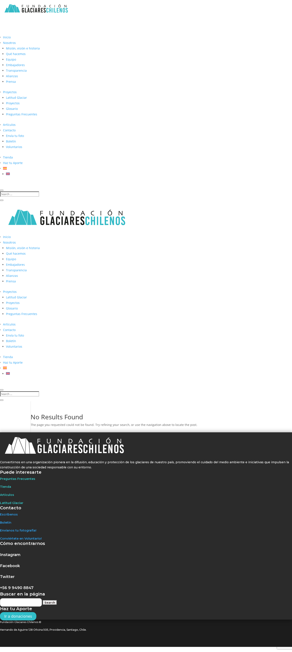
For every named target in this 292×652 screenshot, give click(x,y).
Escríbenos (9, 514)
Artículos (9, 125)
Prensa (11, 82)
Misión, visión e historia (23, 48)
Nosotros (9, 43)
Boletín (11, 141)
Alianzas (12, 76)
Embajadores (15, 65)
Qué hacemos (16, 54)
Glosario (12, 109)
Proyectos (10, 92)
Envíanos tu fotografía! (18, 530)
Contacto (9, 130)
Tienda (8, 157)
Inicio (7, 37)
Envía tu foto (15, 136)
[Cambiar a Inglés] (8, 174)
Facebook (10, 565)
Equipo (11, 59)
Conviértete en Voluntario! (21, 538)
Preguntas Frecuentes (21, 114)
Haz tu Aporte (13, 163)
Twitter (7, 576)
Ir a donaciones (18, 616)
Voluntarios (14, 147)
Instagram (10, 554)
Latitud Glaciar (16, 98)
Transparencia (16, 70)
